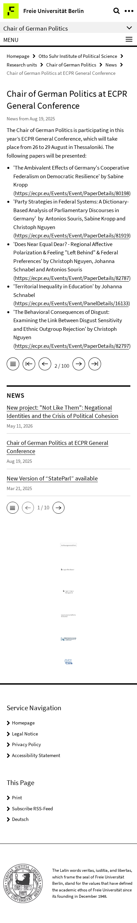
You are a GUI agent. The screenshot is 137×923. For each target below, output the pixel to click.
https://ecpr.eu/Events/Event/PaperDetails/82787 (72, 278)
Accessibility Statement (36, 755)
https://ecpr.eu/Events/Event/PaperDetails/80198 (72, 193)
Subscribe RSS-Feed (32, 808)
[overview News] (13, 365)
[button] (13, 507)
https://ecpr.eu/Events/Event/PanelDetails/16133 (71, 303)
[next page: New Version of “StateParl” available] (78, 365)
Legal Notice (25, 733)
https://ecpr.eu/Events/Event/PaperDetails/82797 (72, 345)
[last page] (94, 365)
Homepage (18, 56)
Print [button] (17, 797)
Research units (22, 65)
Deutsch (20, 819)
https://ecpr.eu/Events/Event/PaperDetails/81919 (72, 235)
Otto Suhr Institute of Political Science (78, 56)
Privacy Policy (26, 744)
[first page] (29, 365)
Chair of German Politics (71, 65)
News (111, 65)
